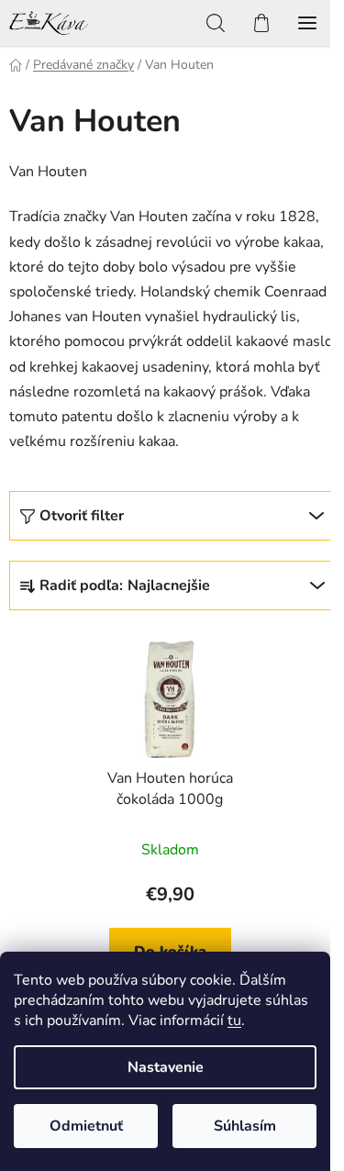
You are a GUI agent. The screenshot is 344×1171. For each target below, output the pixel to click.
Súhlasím (245, 1126)
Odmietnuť (86, 1126)
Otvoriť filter (81, 516)
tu (234, 1020)
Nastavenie (166, 1067)
